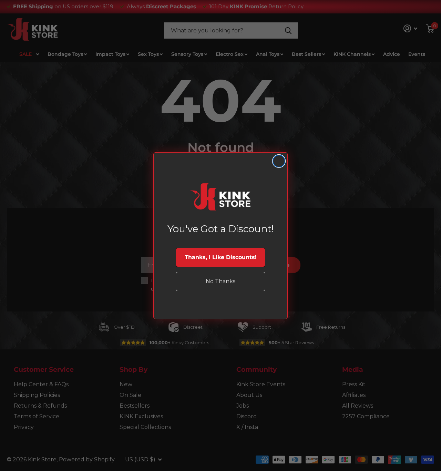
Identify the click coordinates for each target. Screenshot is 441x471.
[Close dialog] (279, 161)
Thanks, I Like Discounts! (221, 257)
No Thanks (220, 281)
